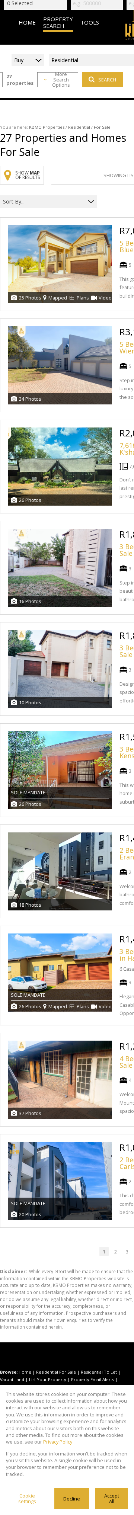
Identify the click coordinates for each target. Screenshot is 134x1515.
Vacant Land (12, 1379)
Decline (71, 1498)
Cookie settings (27, 1498)
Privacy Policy (57, 1441)
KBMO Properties (46, 127)
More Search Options (61, 79)
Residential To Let (99, 1372)
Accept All (111, 1498)
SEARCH (107, 79)
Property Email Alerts (92, 1379)
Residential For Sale (56, 1372)
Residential (79, 127)
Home (25, 1372)
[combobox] (43, 201)
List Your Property (47, 1379)
